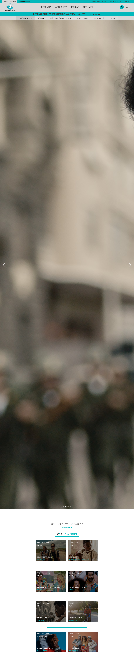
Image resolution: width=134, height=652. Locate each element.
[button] (4, 264)
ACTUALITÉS (61, 7)
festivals (46, 7)
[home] (10, 7)
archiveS (88, 7)
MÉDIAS (75, 7)
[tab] (25, 18)
